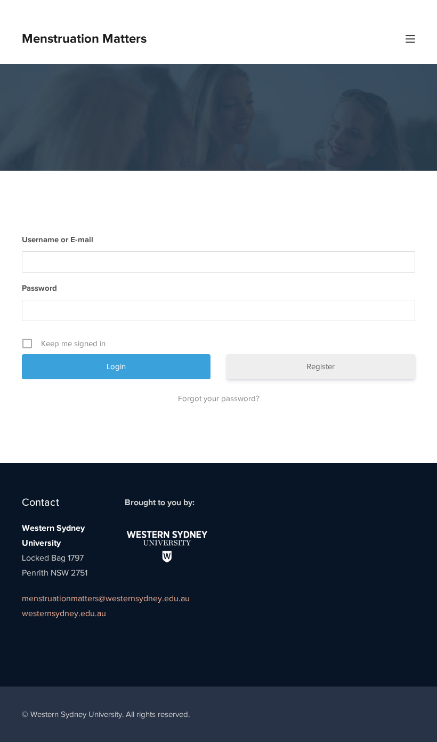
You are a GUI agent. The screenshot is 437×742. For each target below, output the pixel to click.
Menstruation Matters (84, 38)
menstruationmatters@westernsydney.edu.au (106, 598)
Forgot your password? (219, 398)
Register (320, 366)
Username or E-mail (57, 239)
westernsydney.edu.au (64, 613)
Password (39, 287)
